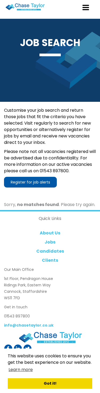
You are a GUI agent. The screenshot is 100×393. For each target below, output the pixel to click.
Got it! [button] (50, 383)
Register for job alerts (30, 182)
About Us (50, 233)
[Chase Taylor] (50, 337)
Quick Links (50, 218)
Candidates (50, 251)
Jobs (50, 242)
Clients (50, 260)
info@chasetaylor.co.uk (29, 325)
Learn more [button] (21, 369)
